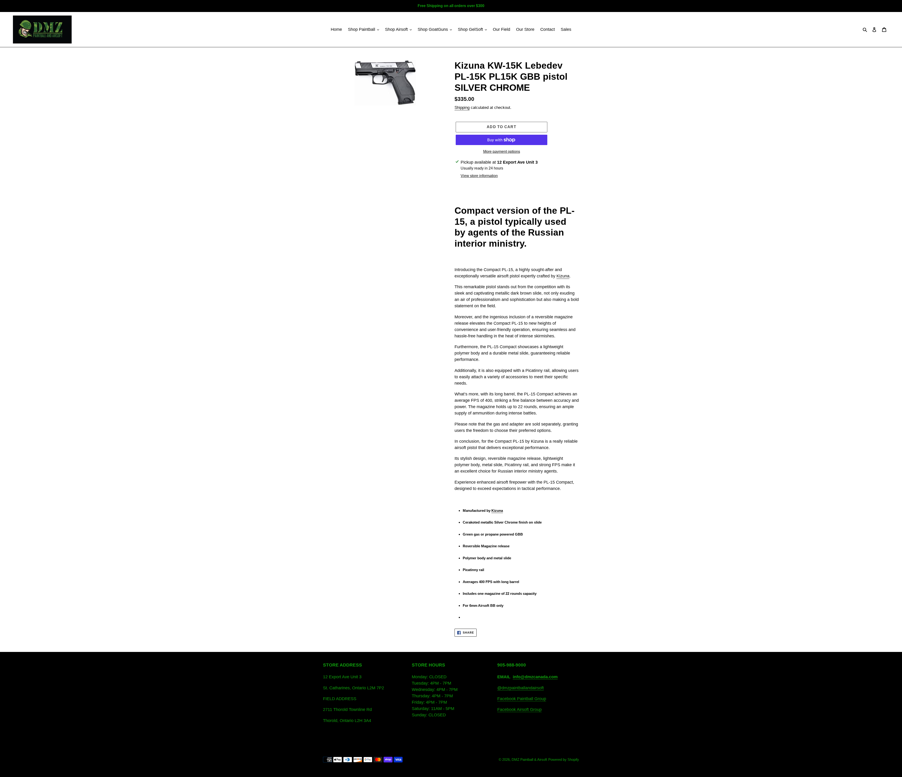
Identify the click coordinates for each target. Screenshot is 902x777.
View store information (479, 176)
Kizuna (562, 276)
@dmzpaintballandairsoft (520, 688)
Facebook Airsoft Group (519, 709)
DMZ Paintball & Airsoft (529, 759)
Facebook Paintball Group (521, 698)
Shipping (462, 107)
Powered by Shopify (563, 759)
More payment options (501, 152)
